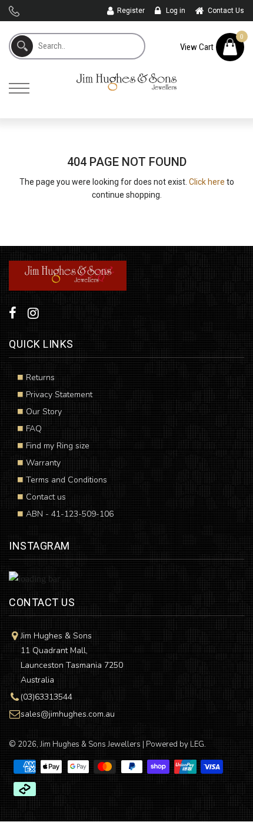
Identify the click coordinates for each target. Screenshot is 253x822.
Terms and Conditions (66, 479)
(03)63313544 (46, 697)
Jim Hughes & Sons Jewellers (90, 744)
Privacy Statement (59, 394)
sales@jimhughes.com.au (68, 714)
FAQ (34, 428)
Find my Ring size (57, 445)
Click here (207, 182)
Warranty (43, 462)
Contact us (46, 496)
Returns (40, 377)
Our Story (44, 411)
